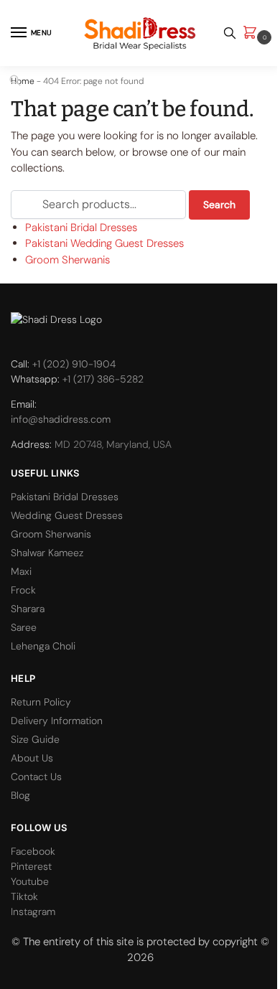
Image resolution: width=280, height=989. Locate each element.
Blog (20, 795)
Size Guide (35, 739)
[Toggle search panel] (230, 33)
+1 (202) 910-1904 (74, 363)
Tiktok (24, 896)
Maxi (21, 571)
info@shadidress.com (61, 419)
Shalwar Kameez (47, 552)
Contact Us (36, 776)
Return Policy (41, 701)
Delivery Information (57, 720)
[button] (252, 33)
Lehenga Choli (43, 645)
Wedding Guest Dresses (67, 515)
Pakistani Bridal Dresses (81, 227)
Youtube (30, 881)
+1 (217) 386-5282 (103, 378)
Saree (24, 627)
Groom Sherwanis (67, 260)
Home (22, 81)
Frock (23, 589)
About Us (32, 757)
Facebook (33, 851)
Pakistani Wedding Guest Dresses (104, 243)
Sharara (28, 608)
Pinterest (31, 866)
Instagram (33, 911)
